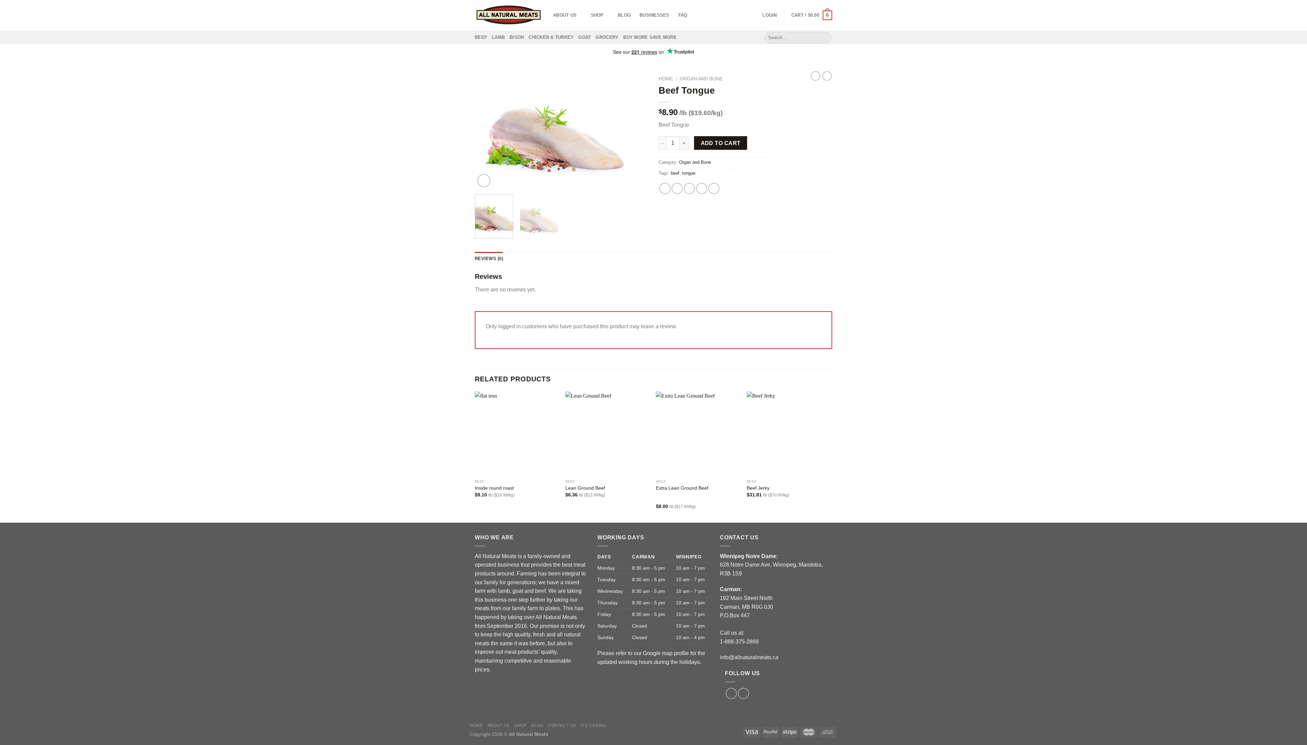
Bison (517, 37)
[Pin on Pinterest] (701, 188)
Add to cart (721, 143)
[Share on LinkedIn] (714, 188)
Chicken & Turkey (551, 37)
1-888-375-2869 (739, 642)
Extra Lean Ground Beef (682, 488)
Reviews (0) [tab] (489, 258)
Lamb (498, 37)
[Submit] (825, 37)
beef (675, 173)
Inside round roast (494, 488)
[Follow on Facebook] (731, 693)
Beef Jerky (758, 488)
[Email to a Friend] (689, 188)
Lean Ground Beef (585, 488)
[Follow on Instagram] (743, 693)
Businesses (654, 15)
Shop (597, 15)
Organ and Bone (701, 78)
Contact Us (562, 725)
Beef (481, 37)
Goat (584, 37)
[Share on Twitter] (677, 188)
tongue (688, 173)
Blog (624, 15)
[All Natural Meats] (509, 15)
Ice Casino (593, 725)
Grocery (607, 37)
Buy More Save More (650, 37)
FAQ (683, 15)
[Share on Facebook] (665, 188)
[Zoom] (483, 180)
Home (666, 78)
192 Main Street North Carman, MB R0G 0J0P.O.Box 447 (746, 606)
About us (565, 15)
